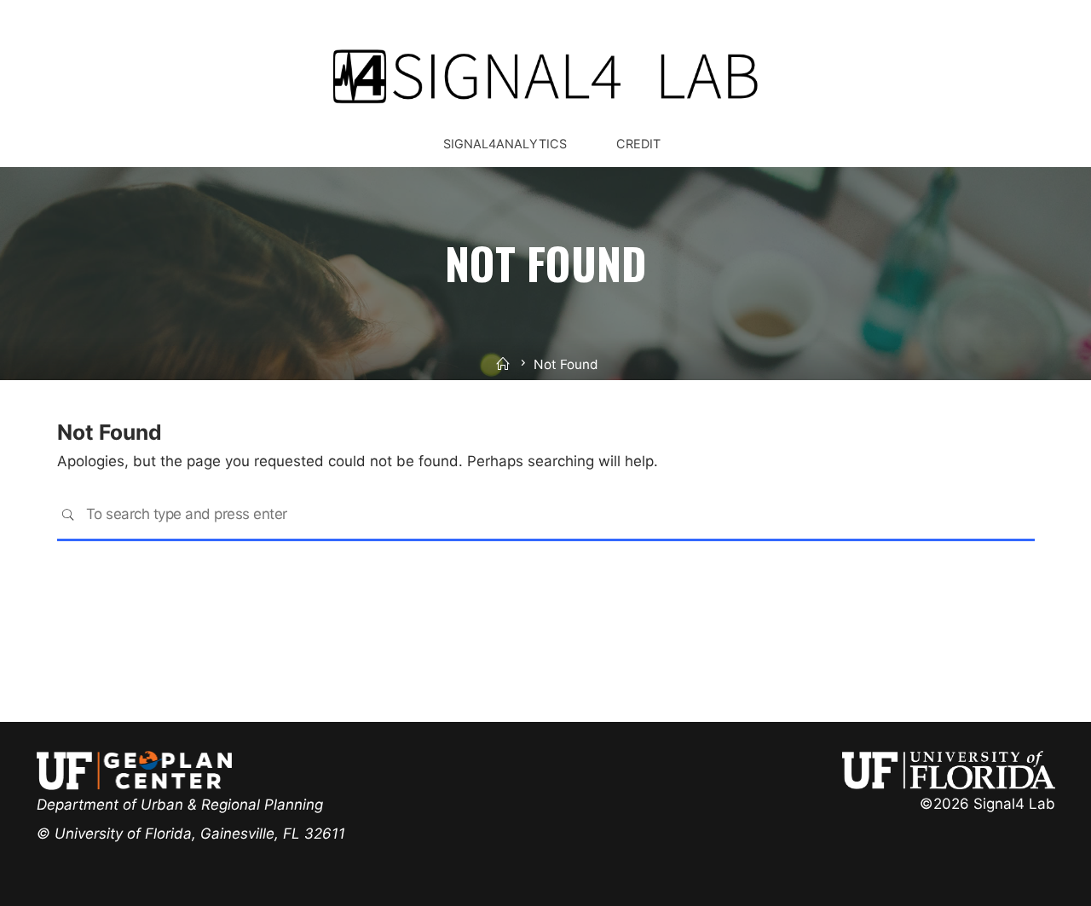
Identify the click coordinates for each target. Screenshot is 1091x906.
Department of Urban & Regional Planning (180, 804)
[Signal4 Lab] (545, 75)
